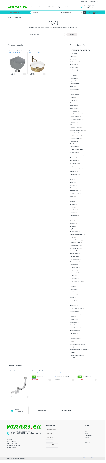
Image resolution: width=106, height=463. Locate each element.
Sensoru (72, 207)
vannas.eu (11, 458)
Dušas (71, 86)
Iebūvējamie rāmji (74, 347)
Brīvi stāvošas (73, 289)
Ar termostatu (73, 177)
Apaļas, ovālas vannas (75, 240)
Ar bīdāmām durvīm (75, 133)
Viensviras (72, 212)
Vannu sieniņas (73, 278)
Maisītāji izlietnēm (74, 190)
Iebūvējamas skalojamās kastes (78, 344)
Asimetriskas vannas (75, 242)
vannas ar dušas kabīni (51, 445)
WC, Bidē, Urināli (18, 50)
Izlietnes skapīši (74, 311)
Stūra (71, 303)
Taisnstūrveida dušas (75, 144)
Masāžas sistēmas (74, 251)
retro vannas (50, 437)
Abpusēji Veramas (74, 94)
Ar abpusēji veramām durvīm (77, 130)
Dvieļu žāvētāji (73, 152)
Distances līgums (57, 7)
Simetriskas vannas (74, 256)
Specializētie (73, 209)
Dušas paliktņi (73, 108)
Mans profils (84, 1)
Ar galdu (72, 286)
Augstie (72, 196)
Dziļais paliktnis (73, 111)
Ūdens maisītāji (73, 157)
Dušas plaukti (73, 64)
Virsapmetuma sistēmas (75, 166)
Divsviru (72, 179)
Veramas (72, 103)
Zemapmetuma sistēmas (76, 168)
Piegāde (87, 433)
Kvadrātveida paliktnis (75, 113)
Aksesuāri (72, 56)
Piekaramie (12, 50)
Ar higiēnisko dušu (74, 193)
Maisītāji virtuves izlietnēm (76, 234)
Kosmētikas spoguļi (74, 72)
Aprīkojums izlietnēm (75, 283)
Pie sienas (72, 300)
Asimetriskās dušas (74, 89)
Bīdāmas (72, 97)
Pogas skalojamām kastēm (76, 355)
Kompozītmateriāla (74, 327)
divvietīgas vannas (51, 429)
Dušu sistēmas (73, 160)
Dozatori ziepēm (74, 61)
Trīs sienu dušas (74, 146)
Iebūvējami (72, 185)
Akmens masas (73, 322)
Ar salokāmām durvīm (75, 135)
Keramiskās (73, 325)
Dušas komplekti (74, 163)
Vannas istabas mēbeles (76, 308)
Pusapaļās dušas (74, 141)
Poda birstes (73, 78)
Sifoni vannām (73, 275)
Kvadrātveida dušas (75, 127)
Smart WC (72, 358)
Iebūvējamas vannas (75, 248)
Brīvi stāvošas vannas (75, 245)
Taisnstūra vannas (74, 259)
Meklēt (72, 34)
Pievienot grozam (26, 397)
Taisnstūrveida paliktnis (75, 119)
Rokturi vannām (74, 272)
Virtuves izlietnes (74, 319)
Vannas (71, 237)
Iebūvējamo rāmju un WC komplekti (79, 349)
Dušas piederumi (74, 122)
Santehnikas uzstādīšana (76, 155)
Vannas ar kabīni (74, 261)
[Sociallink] (7, 450)
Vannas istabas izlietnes (76, 281)
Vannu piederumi (74, 264)
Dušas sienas (73, 124)
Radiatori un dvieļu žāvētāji (76, 149)
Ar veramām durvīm (75, 138)
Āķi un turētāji (73, 59)
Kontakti (47, 7)
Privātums (68, 7)
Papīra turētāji (73, 75)
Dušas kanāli (73, 105)
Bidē (71, 341)
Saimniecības (73, 333)
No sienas (72, 188)
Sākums (9, 17)
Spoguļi (72, 316)
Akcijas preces (73, 53)
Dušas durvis (73, 92)
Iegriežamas (73, 294)
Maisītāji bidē (73, 171)
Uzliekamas (32, 50)
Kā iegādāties (88, 435)
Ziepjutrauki (73, 81)
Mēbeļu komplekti (74, 314)
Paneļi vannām (73, 270)
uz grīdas (72, 229)
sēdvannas (49, 441)
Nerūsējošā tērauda (75, 330)
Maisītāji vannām (74, 215)
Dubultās (72, 292)
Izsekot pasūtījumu (94, 1)
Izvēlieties (23, 74)
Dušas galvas (73, 182)
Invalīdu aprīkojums (75, 70)
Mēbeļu (72, 297)
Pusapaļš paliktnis (74, 116)
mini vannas (49, 433)
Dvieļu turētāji (73, 67)
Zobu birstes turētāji (75, 83)
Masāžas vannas (74, 253)
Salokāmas (72, 100)
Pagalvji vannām (74, 267)
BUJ (40, 7)
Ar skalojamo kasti (74, 338)
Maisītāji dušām (73, 174)
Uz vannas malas (74, 231)
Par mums (34, 7)
